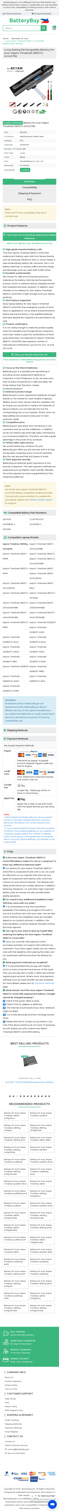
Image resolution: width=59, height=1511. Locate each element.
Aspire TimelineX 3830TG (42, 554)
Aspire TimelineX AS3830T (43, 622)
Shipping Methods (13, 1424)
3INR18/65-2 (9, 524)
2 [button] (13, 1096)
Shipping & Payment (29, 193)
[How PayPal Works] (38, 1479)
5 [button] (24, 1096)
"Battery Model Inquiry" (41, 500)
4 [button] (20, 1096)
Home (6, 38)
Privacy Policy (11, 1385)
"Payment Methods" (44, 983)
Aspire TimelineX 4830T (41, 568)
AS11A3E (7, 519)
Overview (29, 181)
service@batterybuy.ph (18, 1449)
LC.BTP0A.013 (36, 519)
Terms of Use (11, 1389)
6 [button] (28, 1096)
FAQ (29, 199)
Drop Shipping (11, 1432)
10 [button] (42, 1096)
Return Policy (11, 1406)
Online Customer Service (16, 1445)
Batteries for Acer (20, 38)
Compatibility (29, 187)
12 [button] (49, 1096)
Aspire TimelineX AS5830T (16, 666)
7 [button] (31, 1096)
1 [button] (10, 1096)
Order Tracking (12, 1420)
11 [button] (45, 1096)
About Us (9, 1377)
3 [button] (17, 1096)
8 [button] (35, 1096)
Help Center (10, 1399)
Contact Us (10, 1441)
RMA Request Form (14, 1410)
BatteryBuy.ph (28, 1489)
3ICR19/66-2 (36, 524)
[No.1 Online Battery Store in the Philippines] (29, 23)
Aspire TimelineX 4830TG (15, 593)
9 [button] (38, 1096)
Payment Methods (13, 1428)
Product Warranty (13, 1381)
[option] (29, 83)
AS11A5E (7, 529)
